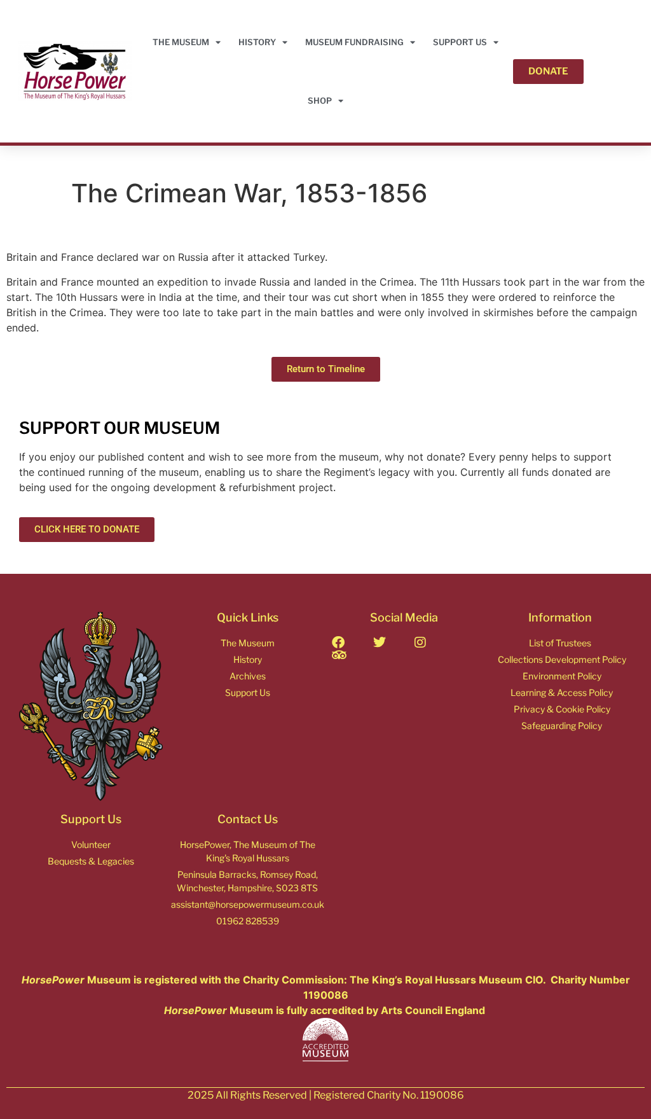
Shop (320, 100)
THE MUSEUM (181, 42)
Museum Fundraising (354, 42)
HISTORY (257, 42)
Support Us (460, 42)
